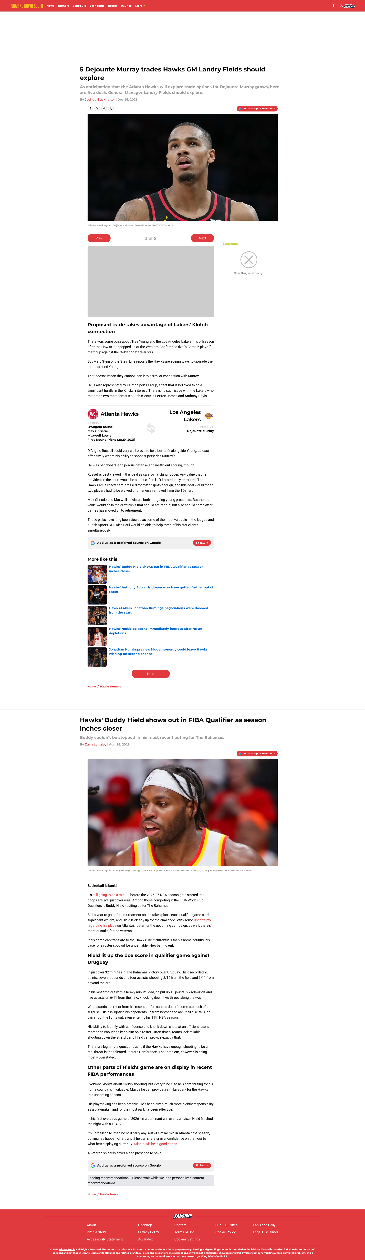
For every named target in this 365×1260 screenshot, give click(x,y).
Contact (180, 1225)
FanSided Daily (264, 1225)
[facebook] (333, 5)
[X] (341, 5)
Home (92, 686)
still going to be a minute (111, 895)
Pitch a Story (96, 1232)
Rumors (63, 5)
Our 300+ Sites (226, 1225)
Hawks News (109, 1194)
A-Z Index (145, 1239)
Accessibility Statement (105, 1239)
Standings (97, 5)
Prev (99, 238)
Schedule (79, 5)
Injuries (126, 5)
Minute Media (67, 1249)
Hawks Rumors (110, 686)
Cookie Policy (225, 1232)
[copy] (111, 108)
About (91, 1225)
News (50, 5)
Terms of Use (184, 1232)
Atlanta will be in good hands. (156, 1144)
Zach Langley (96, 744)
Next (202, 238)
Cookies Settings (187, 1239)
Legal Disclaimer (265, 1232)
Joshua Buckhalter (100, 99)
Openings (145, 1225)
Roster (112, 5)
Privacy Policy (148, 1232)
